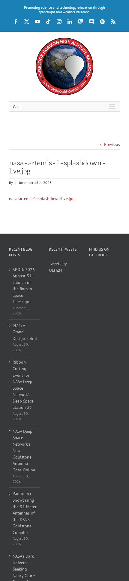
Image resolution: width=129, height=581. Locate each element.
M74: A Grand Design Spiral (25, 332)
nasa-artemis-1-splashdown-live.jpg (42, 198)
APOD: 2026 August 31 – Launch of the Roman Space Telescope (24, 286)
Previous (112, 144)
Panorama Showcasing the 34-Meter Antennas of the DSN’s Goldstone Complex (25, 513)
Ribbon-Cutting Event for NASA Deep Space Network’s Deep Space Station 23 (23, 384)
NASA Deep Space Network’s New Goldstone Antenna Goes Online (24, 451)
